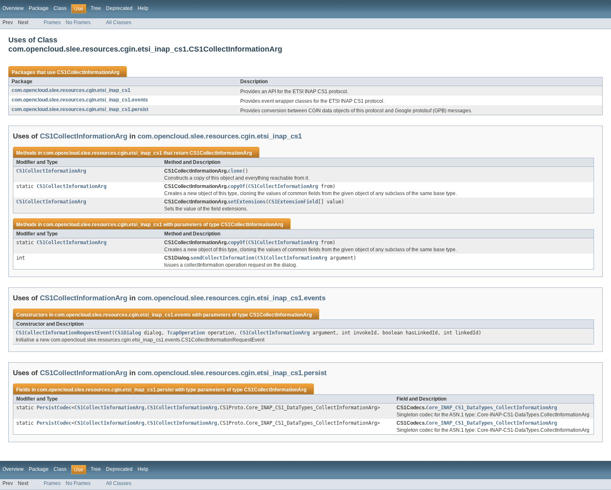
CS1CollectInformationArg (88, 72)
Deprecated (119, 8)
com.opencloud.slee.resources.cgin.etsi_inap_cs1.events (80, 100)
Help (143, 8)
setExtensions (247, 202)
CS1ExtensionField (293, 202)
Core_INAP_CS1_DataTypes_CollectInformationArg (491, 408)
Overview (13, 8)
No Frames (78, 22)
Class (60, 8)
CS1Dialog (128, 333)
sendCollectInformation (222, 258)
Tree (96, 8)
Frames (52, 22)
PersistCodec (54, 408)
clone (235, 171)
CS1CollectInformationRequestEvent (64, 333)
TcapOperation (186, 333)
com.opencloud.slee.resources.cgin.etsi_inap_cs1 (71, 90)
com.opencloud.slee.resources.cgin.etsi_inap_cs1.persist (80, 109)
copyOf (236, 186)
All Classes (118, 22)
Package (39, 8)
